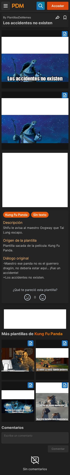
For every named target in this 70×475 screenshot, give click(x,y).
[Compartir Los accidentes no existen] (57, 17)
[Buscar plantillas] (41, 6)
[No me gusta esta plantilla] (27, 297)
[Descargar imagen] (65, 34)
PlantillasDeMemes (19, 17)
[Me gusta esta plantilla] (42, 297)
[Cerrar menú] (6, 6)
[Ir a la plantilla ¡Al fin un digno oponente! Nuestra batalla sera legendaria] (52, 402)
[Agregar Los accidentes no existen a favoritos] (65, 17)
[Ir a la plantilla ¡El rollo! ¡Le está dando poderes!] (52, 360)
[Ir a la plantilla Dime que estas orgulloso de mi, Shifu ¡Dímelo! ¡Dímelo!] (18, 402)
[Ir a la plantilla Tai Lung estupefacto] (18, 360)
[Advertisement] (35, 180)
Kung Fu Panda (48, 333)
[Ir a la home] (18, 6)
